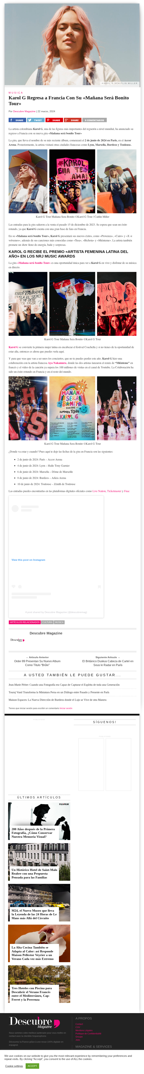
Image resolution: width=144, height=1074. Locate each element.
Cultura (47, 622)
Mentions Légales (84, 1030)
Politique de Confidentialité (88, 1033)
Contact (79, 1024)
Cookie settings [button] (14, 1066)
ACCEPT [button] (32, 1066)
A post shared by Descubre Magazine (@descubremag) (56, 612)
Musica (59, 622)
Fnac (127, 491)
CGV (78, 1027)
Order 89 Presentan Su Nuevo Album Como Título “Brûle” (37, 663)
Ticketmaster (114, 491)
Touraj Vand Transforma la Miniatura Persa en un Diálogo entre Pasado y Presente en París (59, 692)
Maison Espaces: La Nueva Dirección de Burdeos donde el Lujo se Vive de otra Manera (57, 699)
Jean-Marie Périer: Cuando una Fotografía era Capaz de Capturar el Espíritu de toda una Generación (64, 684)
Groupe (79, 1037)
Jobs (78, 1040)
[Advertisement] (39, 745)
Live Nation (99, 491)
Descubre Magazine (24, 111)
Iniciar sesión (66, 708)
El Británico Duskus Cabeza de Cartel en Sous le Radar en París (107, 663)
